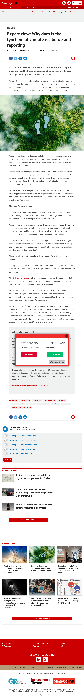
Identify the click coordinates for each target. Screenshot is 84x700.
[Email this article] (25, 58)
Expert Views (54, 12)
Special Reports (66, 12)
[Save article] (73, 58)
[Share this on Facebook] (11, 58)
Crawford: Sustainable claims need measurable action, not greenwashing (41, 568)
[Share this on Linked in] (20, 58)
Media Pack (58, 667)
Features (27, 12)
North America (74, 7)
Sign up (8, 460)
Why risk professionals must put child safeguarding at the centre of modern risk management (14, 602)
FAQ (61, 646)
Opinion (44, 12)
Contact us (8, 643)
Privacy (62, 643)
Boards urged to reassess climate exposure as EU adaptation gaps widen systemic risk (41, 601)
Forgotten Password (18, 667)
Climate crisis (37, 400)
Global (10, 7)
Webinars (77, 12)
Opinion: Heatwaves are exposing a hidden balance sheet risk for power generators (14, 569)
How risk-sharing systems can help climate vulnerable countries (34, 506)
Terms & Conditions (40, 643)
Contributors (35, 667)
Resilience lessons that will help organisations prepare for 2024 (33, 476)
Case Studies (17, 12)
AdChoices (7, 646)
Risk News (55, 404)
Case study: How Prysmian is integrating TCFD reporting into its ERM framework (34, 492)
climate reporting (50, 400)
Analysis (8, 12)
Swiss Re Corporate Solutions (21, 407)
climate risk (62, 400)
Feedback (47, 667)
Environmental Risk (18, 404)
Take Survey (55, 354)
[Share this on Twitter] (16, 58)
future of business (44, 404)
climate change (25, 400)
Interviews (36, 12)
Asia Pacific (31, 7)
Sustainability (65, 404)
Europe (52, 7)
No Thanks (28, 354)
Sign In (5, 667)
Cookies (36, 646)
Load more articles (28, 520)
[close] (74, 54)
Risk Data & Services (21, 278)
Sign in (47, 54)
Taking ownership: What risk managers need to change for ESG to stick (69, 600)
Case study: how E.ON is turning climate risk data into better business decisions (68, 569)
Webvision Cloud (47, 695)
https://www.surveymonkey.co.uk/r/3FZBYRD (30, 385)
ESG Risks (11, 28)
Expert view (31, 404)
